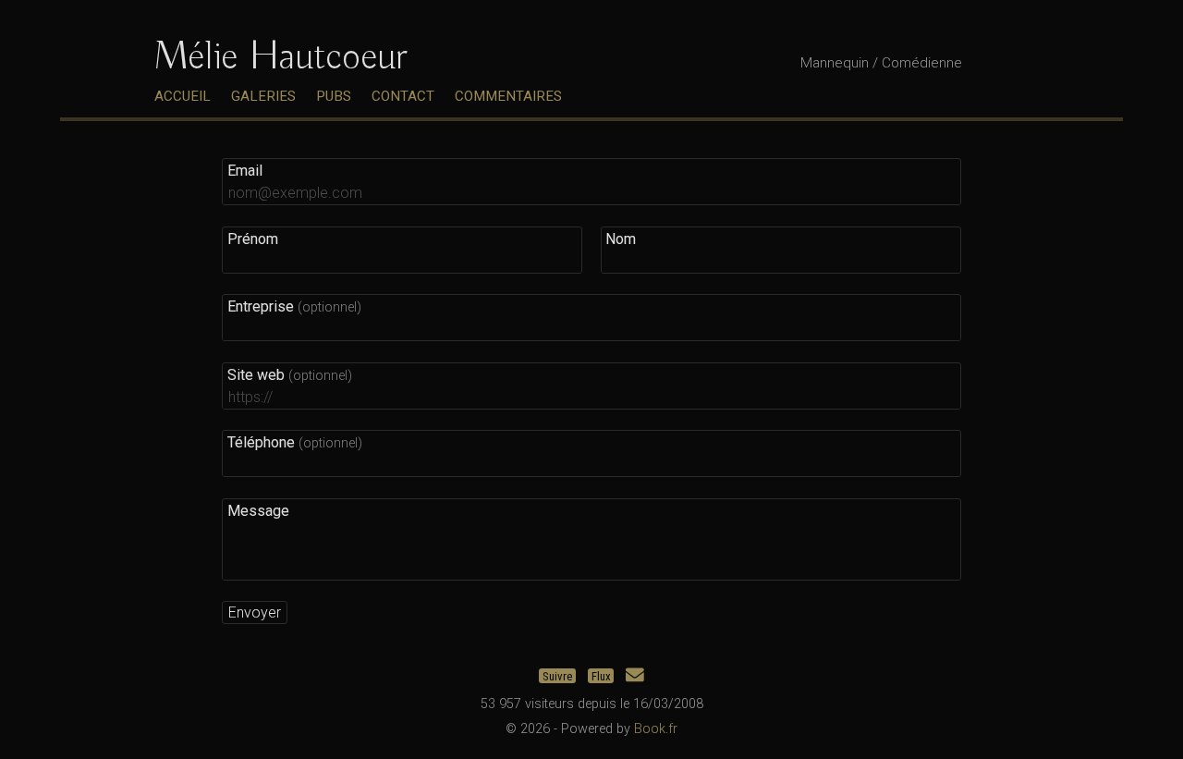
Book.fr (655, 729)
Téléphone (294, 442)
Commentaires (508, 96)
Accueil (182, 96)
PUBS (333, 96)
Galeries (263, 96)
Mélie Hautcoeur (280, 57)
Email (244, 170)
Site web (289, 375)
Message (258, 511)
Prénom (252, 239)
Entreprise (294, 306)
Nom (620, 239)
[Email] (635, 675)
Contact (403, 96)
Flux (601, 675)
